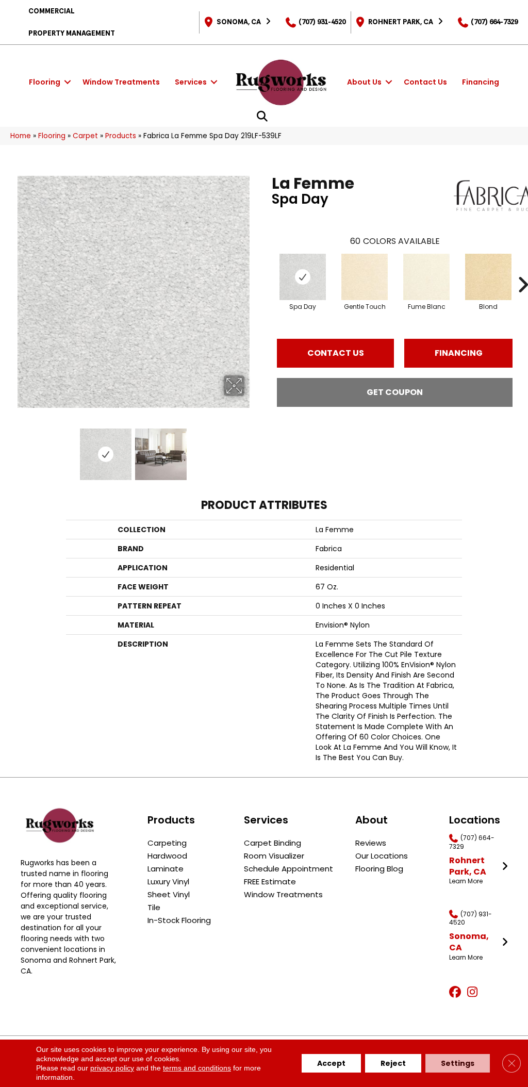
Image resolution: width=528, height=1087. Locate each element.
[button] (67, 82)
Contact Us (425, 82)
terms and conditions (197, 1068)
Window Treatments (121, 82)
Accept (331, 1063)
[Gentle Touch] (364, 277)
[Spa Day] (302, 277)
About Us (364, 82)
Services (191, 82)
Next (251, 449)
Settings (457, 1063)
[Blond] (488, 277)
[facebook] (456, 992)
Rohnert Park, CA (400, 22)
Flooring (44, 82)
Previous (15, 449)
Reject (393, 1063)
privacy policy (112, 1068)
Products (120, 136)
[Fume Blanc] (426, 277)
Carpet (85, 136)
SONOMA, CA (239, 22)
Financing (480, 82)
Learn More (466, 881)
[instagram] (474, 992)
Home (20, 136)
